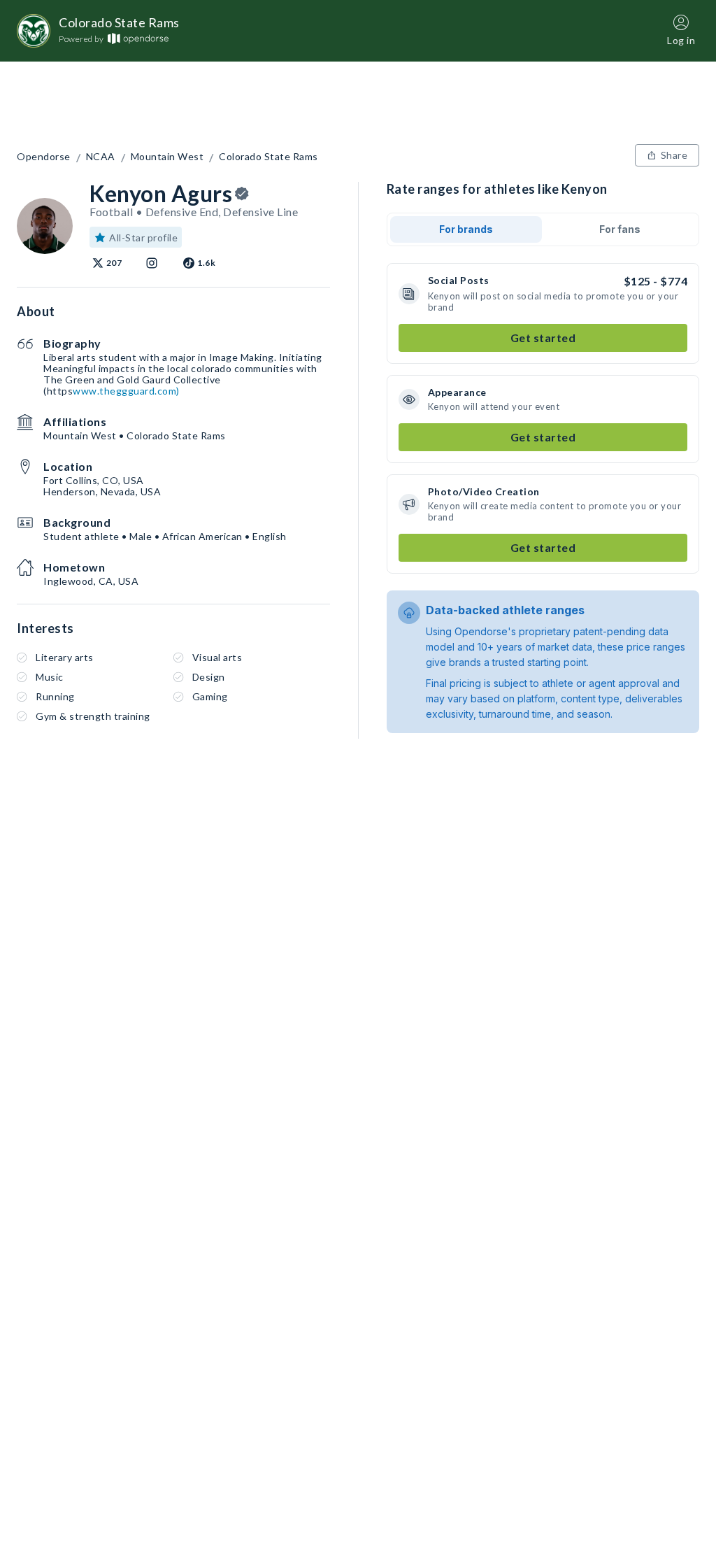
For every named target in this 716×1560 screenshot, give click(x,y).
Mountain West (167, 156)
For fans (619, 229)
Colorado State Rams (268, 156)
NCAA (100, 156)
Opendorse (44, 156)
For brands (466, 229)
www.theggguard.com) (126, 391)
